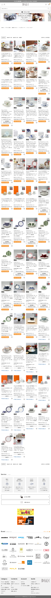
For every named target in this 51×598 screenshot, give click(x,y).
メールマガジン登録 (25, 585)
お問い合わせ (14, 591)
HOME (2, 27)
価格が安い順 (9, 37)
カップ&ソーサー (22, 27)
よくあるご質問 (14, 589)
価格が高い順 (15, 37)
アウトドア (3, 591)
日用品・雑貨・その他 (5, 589)
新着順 (20, 37)
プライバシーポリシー (35, 593)
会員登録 (23, 583)
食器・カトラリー (15, 27)
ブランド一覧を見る (5, 582)
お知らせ (13, 582)
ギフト (2, 593)
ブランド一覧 (45, 531)
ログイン (23, 582)
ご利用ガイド (33, 582)
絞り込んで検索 (25, 12)
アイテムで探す (8, 27)
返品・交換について (35, 587)
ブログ (12, 587)
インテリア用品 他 (4, 587)
